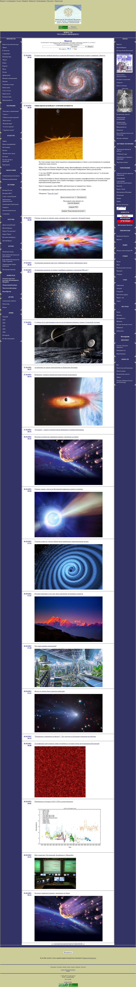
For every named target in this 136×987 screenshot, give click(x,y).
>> (84, 944)
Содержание (11, 1)
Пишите (25, 1)
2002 (3, 323)
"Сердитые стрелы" (8, 130)
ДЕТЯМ (10, 297)
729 (78, 944)
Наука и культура (122, 85)
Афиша (4, 47)
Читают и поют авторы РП (124, 250)
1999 (3, 332)
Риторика (5, 156)
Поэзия (4, 72)
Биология (119, 186)
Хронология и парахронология (7, 200)
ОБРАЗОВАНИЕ (125, 168)
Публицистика (6, 57)
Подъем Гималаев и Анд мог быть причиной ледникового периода (59, 594)
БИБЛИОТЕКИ (125, 230)
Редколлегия (120, 285)
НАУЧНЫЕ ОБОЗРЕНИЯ (125, 144)
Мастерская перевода (8, 269)
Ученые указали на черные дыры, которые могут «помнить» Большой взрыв (62, 218)
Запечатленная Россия (9, 210)
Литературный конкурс (9, 285)
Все (118, 365)
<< (52, 944)
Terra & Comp (53, 193)
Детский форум (7, 240)
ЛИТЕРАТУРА (11, 39)
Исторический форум (8, 237)
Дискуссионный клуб (8, 225)
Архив (68, 967)
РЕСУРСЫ (125, 306)
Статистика (77, 967)
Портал (2, 1)
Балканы (4, 66)
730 (81, 944)
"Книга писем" (6, 120)
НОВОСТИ (125, 359)
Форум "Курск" (7, 234)
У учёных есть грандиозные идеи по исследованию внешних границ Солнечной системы (67, 322)
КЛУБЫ (11, 246)
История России (7, 190)
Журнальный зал (7, 100)
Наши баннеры (121, 354)
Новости (32, 1)
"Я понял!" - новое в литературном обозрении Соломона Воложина (59, 430)
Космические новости (123, 114)
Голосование (41, 1)
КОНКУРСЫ (11, 275)
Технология (120, 195)
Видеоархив (6, 165)
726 (69, 944)
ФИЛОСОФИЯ (11, 170)
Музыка (4, 150)
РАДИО (125, 245)
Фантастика (5, 304)
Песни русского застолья (124, 268)
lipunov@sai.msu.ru (89, 958)
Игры (118, 264)
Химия (118, 201)
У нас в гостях (6, 90)
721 (55, 944)
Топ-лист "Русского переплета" (122, 346)
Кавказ (4, 63)
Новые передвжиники (8, 144)
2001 (3, 326)
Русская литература (122, 204)
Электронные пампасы (9, 301)
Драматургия (6, 75)
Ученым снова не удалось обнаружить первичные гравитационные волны (62, 541)
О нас (19, 1)
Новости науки (121, 371)
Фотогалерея (6, 147)
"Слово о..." (5, 114)
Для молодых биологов (125, 225)
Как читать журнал (122, 294)
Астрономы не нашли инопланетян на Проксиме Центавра (56, 367)
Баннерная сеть (121, 350)
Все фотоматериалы (8, 338)
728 (75, 944)
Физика (119, 198)
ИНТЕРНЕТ (125, 340)
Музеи (118, 261)
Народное (120, 271)
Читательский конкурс (9, 288)
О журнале (120, 291)
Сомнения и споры (8, 84)
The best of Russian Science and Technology (125, 381)
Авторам (119, 288)
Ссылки (72, 967)
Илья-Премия (6, 291)
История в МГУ (7, 193)
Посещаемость (121, 318)
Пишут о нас (120, 297)
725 (66, 944)
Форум (4, 307)
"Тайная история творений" (10, 117)
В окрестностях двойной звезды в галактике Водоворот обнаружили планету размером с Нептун (70, 55)
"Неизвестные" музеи (8, 153)
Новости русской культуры (10, 44)
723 (61, 944)
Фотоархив (5, 335)
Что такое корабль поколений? (46, 646)
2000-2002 (125, 89)
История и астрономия (123, 79)
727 (72, 944)
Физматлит (120, 130)
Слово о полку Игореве (9, 196)
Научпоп (119, 239)
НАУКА (125, 39)
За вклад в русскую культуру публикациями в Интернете (10, 280)
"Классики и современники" (10, 111)
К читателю (5, 50)
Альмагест (5, 207)
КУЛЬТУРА (11, 135)
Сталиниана (6, 214)
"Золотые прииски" (8, 126)
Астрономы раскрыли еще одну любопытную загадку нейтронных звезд (61, 263)
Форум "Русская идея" (9, 231)
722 (58, 944)
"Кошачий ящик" (7, 123)
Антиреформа (121, 178)
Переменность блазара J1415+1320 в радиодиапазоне (54, 801)
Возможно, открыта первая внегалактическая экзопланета (56, 375)
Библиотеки (120, 331)
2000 (3, 329)
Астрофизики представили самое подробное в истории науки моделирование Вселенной (67, 743)
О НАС (125, 280)
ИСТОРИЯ (11, 185)
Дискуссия (58, 1)
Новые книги (6, 87)
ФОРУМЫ (11, 219)
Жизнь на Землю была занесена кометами (50, 691)
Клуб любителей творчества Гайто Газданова (10, 260)
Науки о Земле (121, 189)
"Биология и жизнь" (122, 162)
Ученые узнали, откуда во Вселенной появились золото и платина (59, 489)
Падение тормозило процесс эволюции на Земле (52, 893)
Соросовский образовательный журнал (124, 182)
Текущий (5, 316)
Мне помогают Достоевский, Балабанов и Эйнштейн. (54, 855)
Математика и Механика (124, 192)
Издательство (6, 94)
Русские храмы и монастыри (7, 160)
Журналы (119, 321)
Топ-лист (50, 1)
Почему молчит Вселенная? (125, 50)
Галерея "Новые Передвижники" (68, 969)
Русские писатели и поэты (124, 324)
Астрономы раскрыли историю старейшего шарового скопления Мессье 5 (61, 270)
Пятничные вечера (8, 252)
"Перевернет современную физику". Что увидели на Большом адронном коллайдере (65, 736)
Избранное (120, 327)
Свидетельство (65, 42)
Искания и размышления (9, 78)
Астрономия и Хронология (10, 204)
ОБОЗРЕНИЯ (11, 106)
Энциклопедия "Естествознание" (122, 123)
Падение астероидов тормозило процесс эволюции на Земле (56, 437)
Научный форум (7, 228)
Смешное (119, 274)
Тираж (118, 301)
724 (63, 944)
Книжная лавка (6, 97)
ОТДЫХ (125, 256)
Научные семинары (122, 138)
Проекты (119, 315)
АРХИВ (11, 313)
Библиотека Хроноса (123, 236)
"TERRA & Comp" (122, 154)
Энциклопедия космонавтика (121, 118)
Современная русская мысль (10, 176)
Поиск (118, 312)
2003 (3, 320)
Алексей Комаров (70, 977)
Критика (5, 81)
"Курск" (4, 60)
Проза (4, 69)
